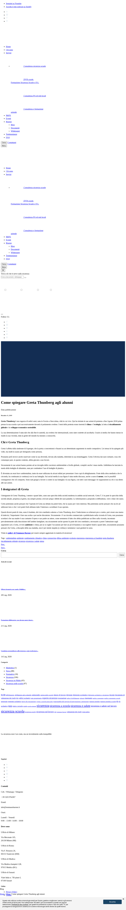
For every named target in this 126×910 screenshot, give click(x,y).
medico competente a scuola (112, 698)
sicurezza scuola (12, 711)
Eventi (8, 118)
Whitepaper (15, 131)
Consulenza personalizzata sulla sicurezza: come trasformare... (19, 651)
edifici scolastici (24, 698)
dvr (17, 698)
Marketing (10, 668)
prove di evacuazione (29, 701)
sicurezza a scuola (60, 705)
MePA (8, 115)
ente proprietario (36, 698)
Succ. (3, 548)
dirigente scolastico (80, 695)
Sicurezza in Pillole (13, 680)
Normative (10, 674)
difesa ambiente (63, 538)
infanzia (82, 698)
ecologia (72, 538)
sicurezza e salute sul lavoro (104, 706)
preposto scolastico (14, 701)
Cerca (4, 143)
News (8, 671)
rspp (10, 706)
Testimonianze (11, 134)
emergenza (80, 538)
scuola (25, 706)
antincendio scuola (46, 695)
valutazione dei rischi (74, 712)
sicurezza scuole (30, 712)
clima (45, 538)
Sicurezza (10, 677)
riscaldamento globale (9, 541)
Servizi (8, 53)
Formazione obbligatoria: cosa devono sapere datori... (17, 620)
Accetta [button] (112, 902)
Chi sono (9, 50)
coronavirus (51, 538)
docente (112, 695)
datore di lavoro (60, 695)
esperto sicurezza (49, 698)
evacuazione (62, 698)
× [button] (123, 899)
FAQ (8, 137)
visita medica (86, 712)
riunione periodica (94, 701)
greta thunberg (108, 538)
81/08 (3, 695)
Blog (13, 125)
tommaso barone (61, 712)
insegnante (88, 698)
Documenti (15, 128)
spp (55, 712)
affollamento (10, 695)
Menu (4, 146)
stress (42, 541)
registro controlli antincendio (44, 701)
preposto (4, 701)
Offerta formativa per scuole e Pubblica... (13, 589)
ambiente (20, 538)
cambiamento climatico (33, 538)
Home (8, 47)
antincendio (36, 695)
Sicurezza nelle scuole (15, 683)
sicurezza (21, 541)
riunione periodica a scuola (108, 701)
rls (117, 701)
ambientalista (11, 538)
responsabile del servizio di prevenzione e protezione (71, 701)
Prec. (3, 544)
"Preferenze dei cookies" (20, 904)
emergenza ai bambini (93, 538)
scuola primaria (31, 706)
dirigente (69, 695)
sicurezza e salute (32, 541)
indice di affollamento (73, 698)
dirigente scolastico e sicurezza (98, 695)
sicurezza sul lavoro (45, 712)
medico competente (98, 698)
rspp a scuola (18, 706)
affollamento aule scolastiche (23, 695)
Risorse (9, 122)
